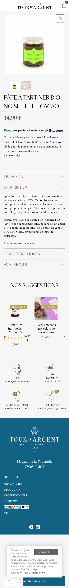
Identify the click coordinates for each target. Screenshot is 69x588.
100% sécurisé (52, 381)
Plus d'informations (34, 572)
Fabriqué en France (17, 381)
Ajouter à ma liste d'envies (60, 18)
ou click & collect (17, 408)
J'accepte (46, 551)
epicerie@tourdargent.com (52, 408)
